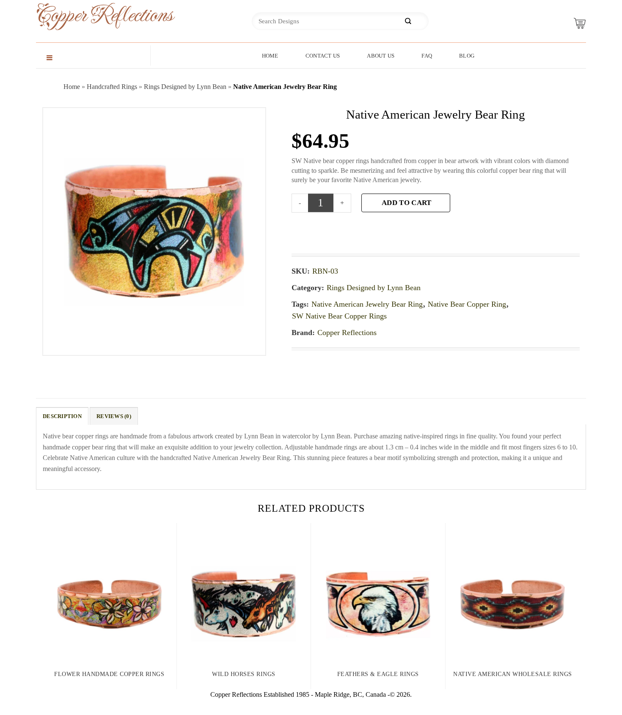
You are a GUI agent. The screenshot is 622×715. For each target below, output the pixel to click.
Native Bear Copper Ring (467, 304)
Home (270, 56)
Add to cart (406, 203)
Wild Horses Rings (243, 674)
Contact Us (322, 56)
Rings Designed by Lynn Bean (185, 86)
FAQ (426, 56)
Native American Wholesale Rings (512, 674)
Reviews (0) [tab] (113, 416)
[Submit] (408, 21)
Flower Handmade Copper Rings (109, 674)
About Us (380, 56)
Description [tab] (62, 416)
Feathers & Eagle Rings (378, 674)
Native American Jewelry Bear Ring (367, 304)
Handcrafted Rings (112, 86)
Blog (466, 56)
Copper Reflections (91, 15)
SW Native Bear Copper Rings (339, 316)
